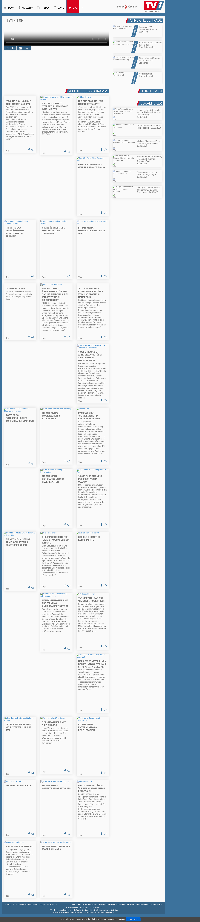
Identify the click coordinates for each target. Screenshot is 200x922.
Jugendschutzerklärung (125, 904)
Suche (61, 8)
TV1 (51, 910)
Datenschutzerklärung (106, 904)
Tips (84, 912)
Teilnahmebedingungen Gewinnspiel (148, 904)
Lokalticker (151, 103)
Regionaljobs (76, 912)
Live (75, 8)
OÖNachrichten (88, 910)
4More (100, 912)
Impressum (92, 904)
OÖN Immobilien (102, 910)
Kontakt (84, 904)
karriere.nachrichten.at (62, 910)
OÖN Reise (113, 910)
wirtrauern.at (109, 912)
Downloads (76, 904)
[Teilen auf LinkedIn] (13, 48)
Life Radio (77, 910)
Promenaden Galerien (61, 912)
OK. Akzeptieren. (133, 919)
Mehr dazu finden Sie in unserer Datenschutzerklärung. (104, 919)
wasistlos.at (92, 912)
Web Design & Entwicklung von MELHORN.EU (40, 904)
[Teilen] (20, 48)
